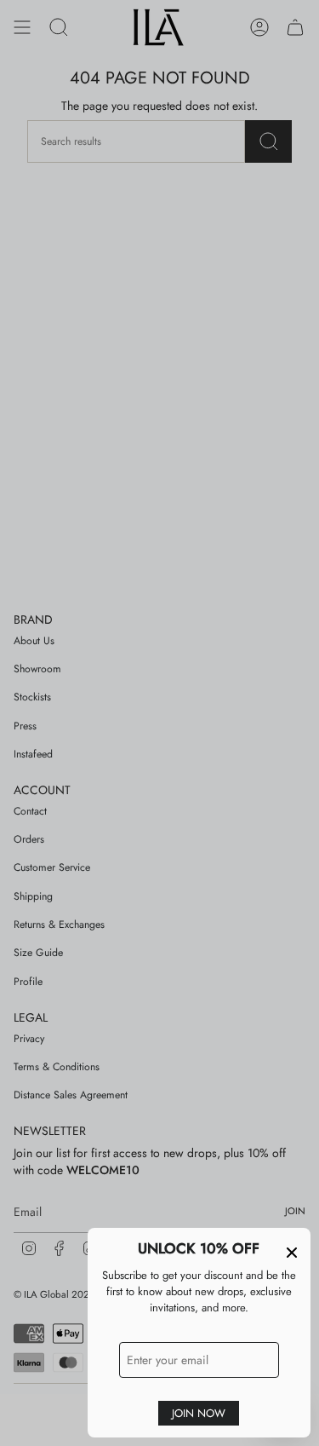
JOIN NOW (198, 1413)
